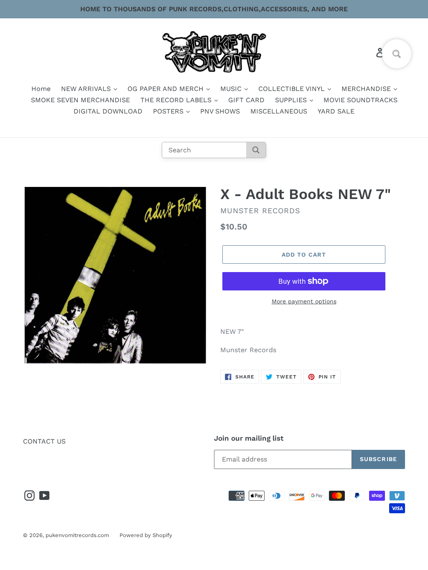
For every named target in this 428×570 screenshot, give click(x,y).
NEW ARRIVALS (87, 89)
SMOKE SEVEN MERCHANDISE (80, 100)
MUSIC (232, 89)
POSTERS (169, 111)
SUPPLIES (292, 100)
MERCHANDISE (367, 89)
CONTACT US (44, 441)
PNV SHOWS (220, 111)
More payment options (304, 301)
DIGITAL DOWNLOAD (108, 111)
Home (41, 89)
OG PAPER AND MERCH (166, 89)
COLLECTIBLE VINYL (292, 89)
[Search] (256, 150)
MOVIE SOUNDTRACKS (360, 100)
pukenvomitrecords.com (77, 535)
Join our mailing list (248, 438)
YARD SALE (336, 111)
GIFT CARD (246, 100)
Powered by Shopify (146, 535)
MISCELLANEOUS (278, 111)
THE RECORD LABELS (177, 100)
